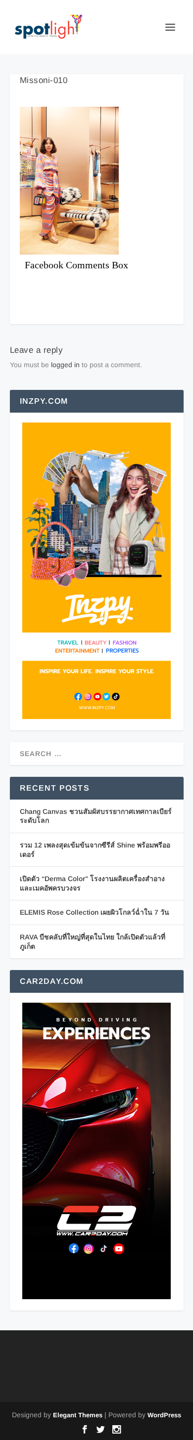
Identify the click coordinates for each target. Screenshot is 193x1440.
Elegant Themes (77, 1415)
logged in (65, 365)
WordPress (164, 1415)
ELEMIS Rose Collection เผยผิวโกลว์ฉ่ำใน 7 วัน (94, 912)
